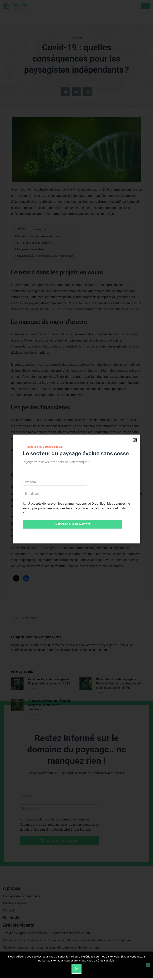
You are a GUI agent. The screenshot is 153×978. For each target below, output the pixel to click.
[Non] (148, 965)
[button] (134, 440)
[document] (76, 489)
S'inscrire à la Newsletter (72, 524)
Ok (76, 969)
